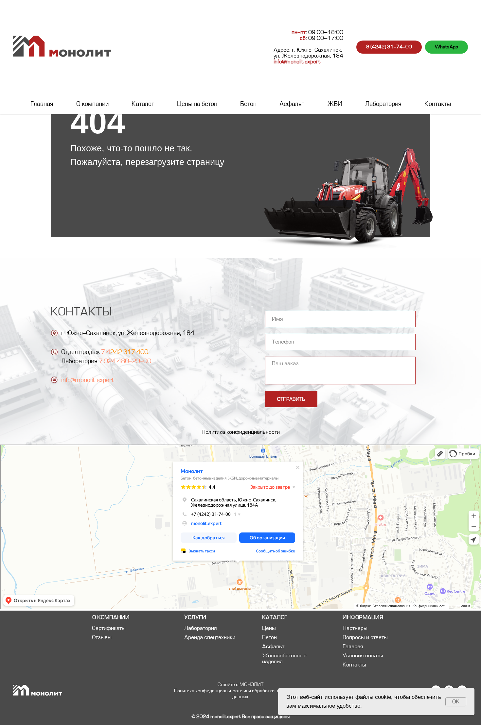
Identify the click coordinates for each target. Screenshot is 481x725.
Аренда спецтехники (209, 637)
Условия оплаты (363, 656)
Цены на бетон (197, 104)
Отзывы (102, 637)
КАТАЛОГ (274, 617)
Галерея (353, 646)
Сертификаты (109, 628)
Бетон (248, 104)
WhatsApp (446, 46)
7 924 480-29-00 (125, 361)
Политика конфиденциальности (241, 432)
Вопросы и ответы (365, 637)
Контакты (437, 104)
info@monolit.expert (297, 62)
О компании (92, 104)
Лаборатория (383, 104)
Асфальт (291, 104)
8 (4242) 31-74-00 (389, 46)
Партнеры (355, 628)
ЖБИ (334, 104)
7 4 (105, 352)
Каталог (143, 104)
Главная (41, 104)
